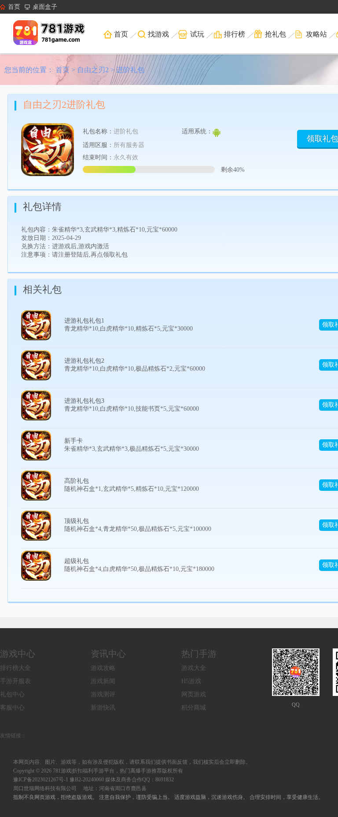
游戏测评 (103, 694)
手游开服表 (15, 681)
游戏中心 (17, 654)
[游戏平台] (54, 33)
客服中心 (12, 707)
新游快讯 (103, 707)
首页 (14, 7)
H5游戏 (191, 681)
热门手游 (199, 654)
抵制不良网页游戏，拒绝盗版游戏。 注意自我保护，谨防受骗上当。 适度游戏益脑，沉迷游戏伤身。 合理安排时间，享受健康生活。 (168, 797)
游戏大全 (193, 668)
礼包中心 (12, 694)
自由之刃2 (93, 70)
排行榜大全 (15, 668)
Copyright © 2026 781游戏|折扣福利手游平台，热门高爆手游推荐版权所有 (98, 771)
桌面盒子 (45, 7)
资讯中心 (108, 654)
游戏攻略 (103, 668)
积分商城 (193, 707)
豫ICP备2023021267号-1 (40, 780)
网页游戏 (193, 694)
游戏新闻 (103, 681)
